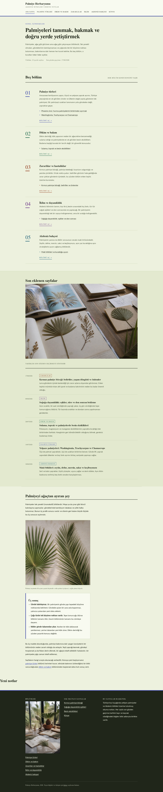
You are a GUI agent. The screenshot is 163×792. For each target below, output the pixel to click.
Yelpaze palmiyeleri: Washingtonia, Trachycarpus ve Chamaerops (72, 448)
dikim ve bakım (45, 667)
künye (65, 785)
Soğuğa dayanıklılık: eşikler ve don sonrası (58, 219)
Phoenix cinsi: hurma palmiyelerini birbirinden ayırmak (64, 111)
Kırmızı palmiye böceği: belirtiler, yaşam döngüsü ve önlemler (70, 379)
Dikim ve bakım (61, 12)
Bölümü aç (44, 120)
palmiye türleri (31, 664)
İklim (86, 12)
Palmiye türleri (44, 12)
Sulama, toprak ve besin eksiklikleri (55, 149)
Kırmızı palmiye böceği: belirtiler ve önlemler (59, 185)
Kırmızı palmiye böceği (73, 703)
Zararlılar (76, 12)
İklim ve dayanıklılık (50, 203)
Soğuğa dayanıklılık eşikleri (75, 707)
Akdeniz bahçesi (99, 12)
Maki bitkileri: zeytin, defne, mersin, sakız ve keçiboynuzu (68, 467)
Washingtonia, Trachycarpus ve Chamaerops (59, 115)
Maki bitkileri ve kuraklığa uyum (54, 252)
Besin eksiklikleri (71, 711)
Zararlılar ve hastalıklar (52, 166)
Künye (112, 12)
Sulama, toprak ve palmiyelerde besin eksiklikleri (63, 425)
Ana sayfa (30, 12)
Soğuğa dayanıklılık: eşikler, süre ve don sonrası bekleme (67, 402)
